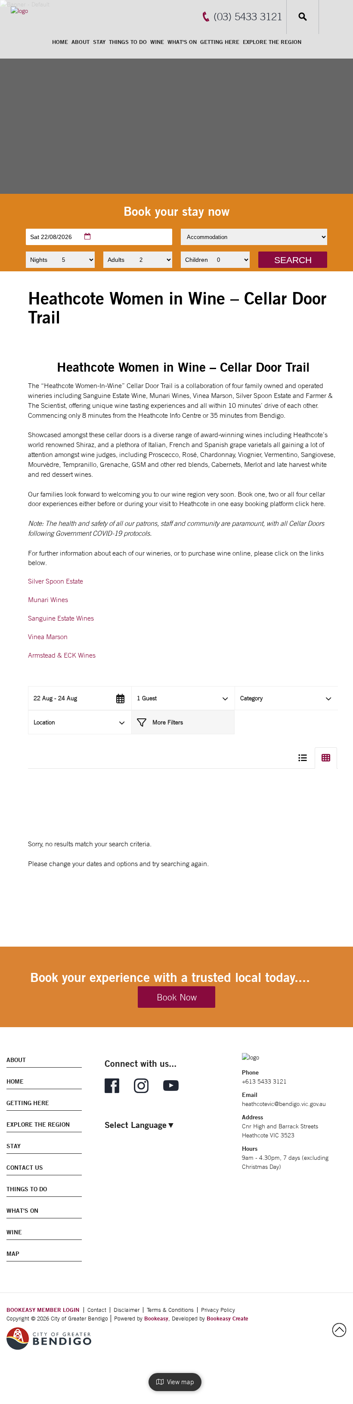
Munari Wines (48, 599)
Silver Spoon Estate (55, 581)
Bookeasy (156, 1318)
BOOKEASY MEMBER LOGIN (42, 1309)
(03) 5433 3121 (248, 16)
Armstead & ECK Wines (62, 655)
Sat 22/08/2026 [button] (51, 236)
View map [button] (179, 1382)
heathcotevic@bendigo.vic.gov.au (284, 1104)
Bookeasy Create (227, 1318)
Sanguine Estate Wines (61, 618)
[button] (292, 260)
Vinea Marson (48, 636)
